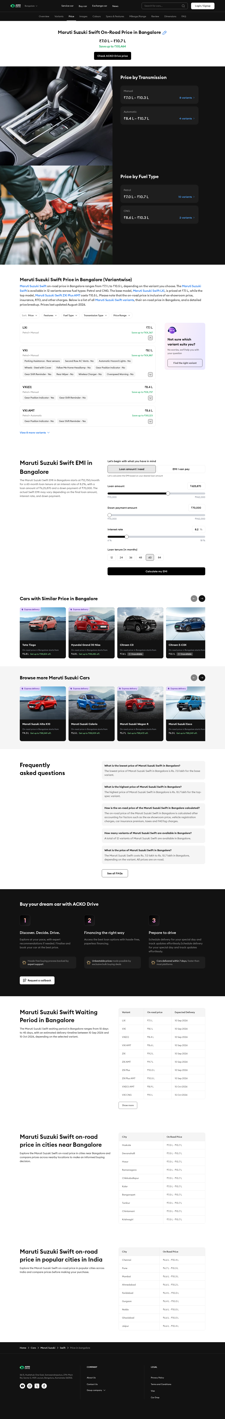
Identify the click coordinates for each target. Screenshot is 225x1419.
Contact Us (92, 1384)
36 (130, 557)
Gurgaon (127, 1301)
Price (71, 16)
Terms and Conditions (161, 1384)
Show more (128, 1105)
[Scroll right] (202, 598)
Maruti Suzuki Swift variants (114, 300)
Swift (63, 1347)
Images (83, 16)
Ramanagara (129, 1169)
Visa (153, 1391)
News (115, 6)
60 (150, 557)
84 (159, 557)
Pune (124, 1268)
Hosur (125, 1161)
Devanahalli (128, 1153)
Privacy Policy (157, 1377)
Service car (67, 5)
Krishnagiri (127, 1219)
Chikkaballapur (130, 1178)
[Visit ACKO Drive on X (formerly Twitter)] (37, 1386)
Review (155, 16)
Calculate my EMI (156, 571)
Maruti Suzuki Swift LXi (149, 291)
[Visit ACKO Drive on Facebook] (44, 1386)
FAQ (184, 16)
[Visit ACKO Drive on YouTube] (22, 1386)
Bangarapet (128, 1194)
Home (23, 1347)
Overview (44, 16)
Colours (97, 16)
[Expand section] (104, 1390)
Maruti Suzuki (48, 1347)
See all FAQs (115, 873)
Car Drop (155, 1397)
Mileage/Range (137, 16)
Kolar (125, 1186)
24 (121, 557)
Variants (59, 16)
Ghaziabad (128, 1317)
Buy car (83, 6)
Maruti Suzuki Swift (33, 286)
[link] (43, 623)
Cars (33, 1347)
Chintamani (128, 1211)
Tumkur (126, 1202)
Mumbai (126, 1276)
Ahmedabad (129, 1284)
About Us (91, 1377)
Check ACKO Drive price (112, 55)
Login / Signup (203, 5)
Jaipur (125, 1325)
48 (140, 557)
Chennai (126, 1259)
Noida (125, 1309)
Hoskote (126, 1145)
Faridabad (127, 1292)
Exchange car (99, 5)
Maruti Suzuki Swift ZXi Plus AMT (57, 295)
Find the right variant (185, 362)
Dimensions (170, 16)
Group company (94, 1390)
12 (112, 557)
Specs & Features (115, 16)
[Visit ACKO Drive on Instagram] (29, 1386)
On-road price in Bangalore (35, 650)
